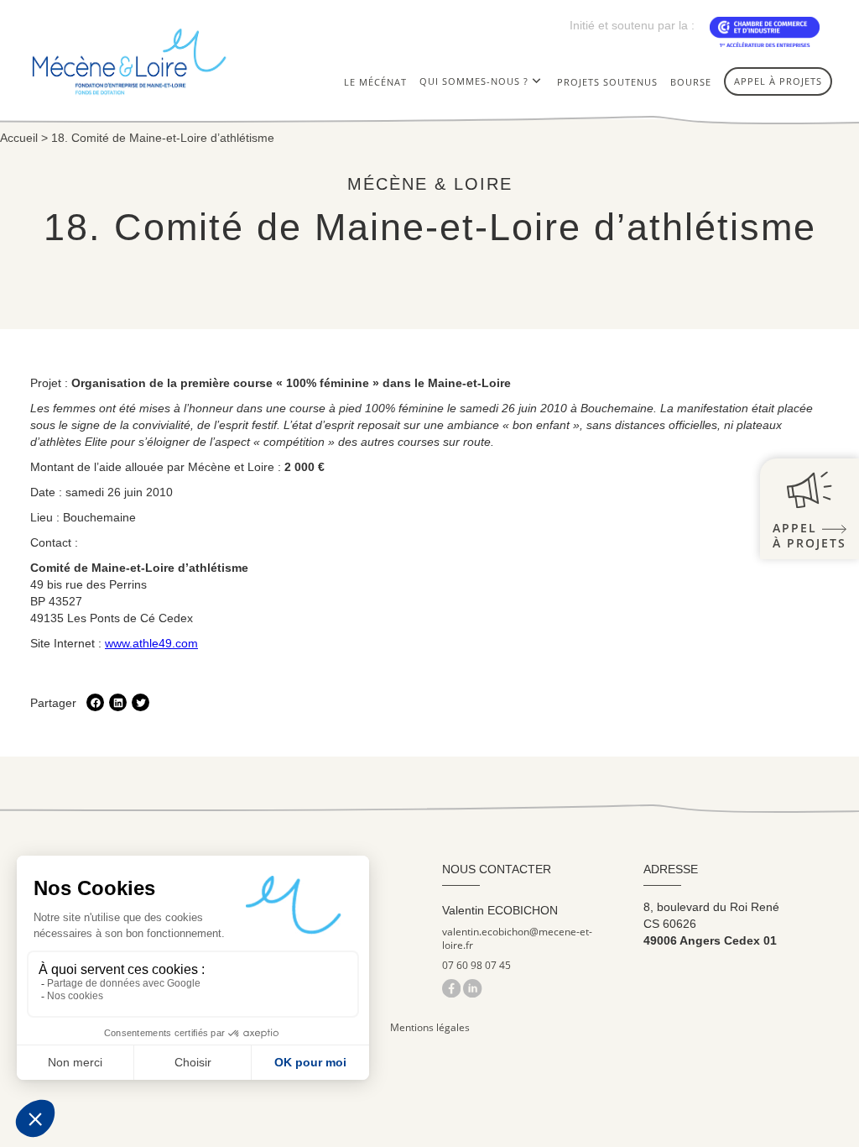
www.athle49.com (151, 643)
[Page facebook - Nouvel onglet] (452, 988)
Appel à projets (778, 81)
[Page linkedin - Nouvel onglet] (472, 988)
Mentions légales (430, 1027)
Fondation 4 (456, 116)
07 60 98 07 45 (476, 965)
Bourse (690, 82)
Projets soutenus (607, 82)
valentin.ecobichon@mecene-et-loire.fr (517, 938)
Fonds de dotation (474, 142)
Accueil (19, 137)
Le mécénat (375, 82)
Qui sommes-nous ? (473, 81)
